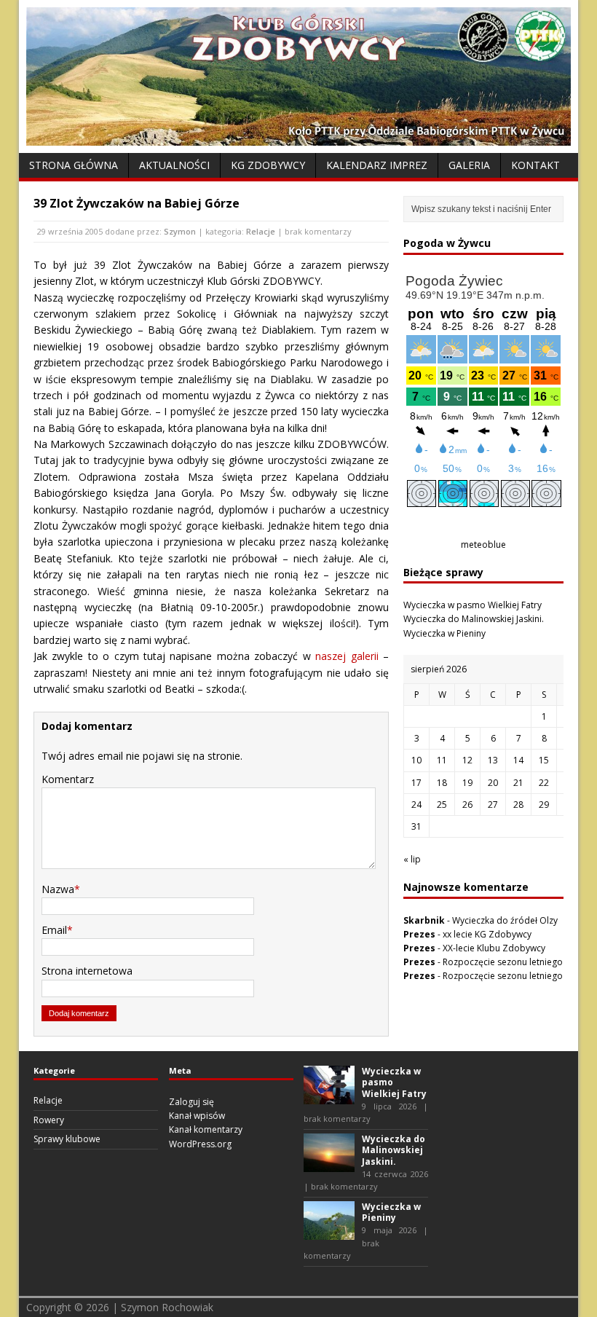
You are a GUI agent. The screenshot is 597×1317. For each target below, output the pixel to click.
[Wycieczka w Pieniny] (329, 1233)
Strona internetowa (87, 971)
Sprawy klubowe (66, 1139)
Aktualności (174, 165)
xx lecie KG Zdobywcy (487, 934)
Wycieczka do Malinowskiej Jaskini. (473, 619)
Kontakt (535, 165)
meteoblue (483, 544)
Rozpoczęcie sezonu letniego (503, 962)
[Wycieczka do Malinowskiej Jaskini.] (329, 1165)
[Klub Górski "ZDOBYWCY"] (298, 137)
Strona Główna (73, 165)
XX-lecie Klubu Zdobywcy (494, 948)
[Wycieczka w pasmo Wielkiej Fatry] (329, 1097)
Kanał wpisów (197, 1115)
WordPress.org (200, 1144)
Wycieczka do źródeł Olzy (505, 920)
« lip (412, 859)
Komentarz (67, 779)
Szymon (180, 231)
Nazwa (57, 889)
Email (54, 930)
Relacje (260, 231)
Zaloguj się (191, 1102)
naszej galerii (346, 656)
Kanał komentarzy (205, 1129)
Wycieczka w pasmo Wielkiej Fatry (472, 605)
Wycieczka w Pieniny (444, 633)
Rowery (48, 1120)
